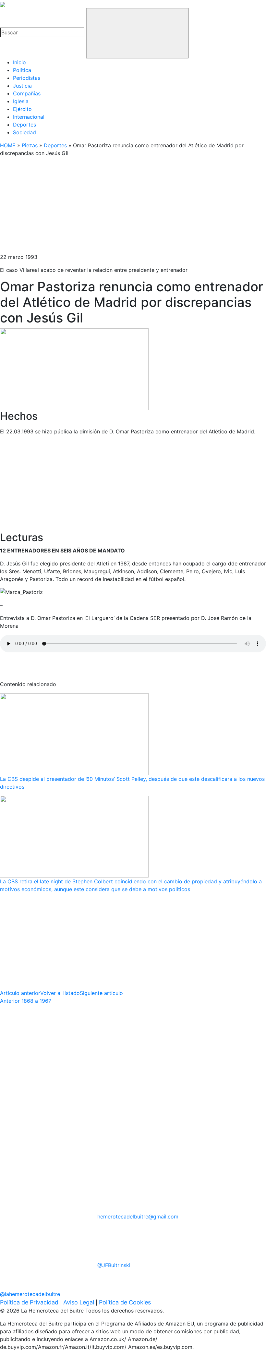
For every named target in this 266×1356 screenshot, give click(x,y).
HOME (8, 145)
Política (22, 70)
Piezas (30, 145)
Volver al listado (60, 993)
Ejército (22, 109)
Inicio (19, 62)
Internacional (28, 117)
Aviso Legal (78, 1302)
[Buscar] (137, 33)
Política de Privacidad (29, 1302)
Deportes (24, 124)
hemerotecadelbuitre (137, 1216)
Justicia (22, 85)
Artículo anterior (20, 993)
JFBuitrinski (113, 1265)
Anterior (25, 1001)
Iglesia (21, 101)
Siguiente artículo (101, 993)
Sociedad (24, 132)
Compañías (27, 93)
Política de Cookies (125, 1302)
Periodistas (26, 78)
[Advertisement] (133, 207)
